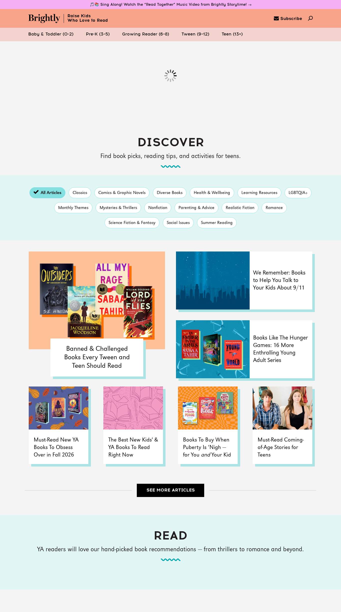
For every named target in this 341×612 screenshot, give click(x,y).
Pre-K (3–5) (98, 34)
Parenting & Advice (196, 208)
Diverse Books (169, 193)
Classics (80, 193)
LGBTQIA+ (298, 193)
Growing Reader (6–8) (145, 34)
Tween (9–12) (195, 34)
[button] (50, 34)
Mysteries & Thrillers (118, 208)
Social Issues (178, 223)
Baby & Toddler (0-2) (50, 34)
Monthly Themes (73, 208)
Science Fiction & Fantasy (132, 223)
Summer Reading (217, 223)
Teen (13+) (232, 34)
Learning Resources (259, 193)
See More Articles (171, 490)
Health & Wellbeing (212, 193)
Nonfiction (157, 208)
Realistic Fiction (240, 208)
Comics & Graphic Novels (122, 193)
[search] (310, 19)
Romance (274, 208)
